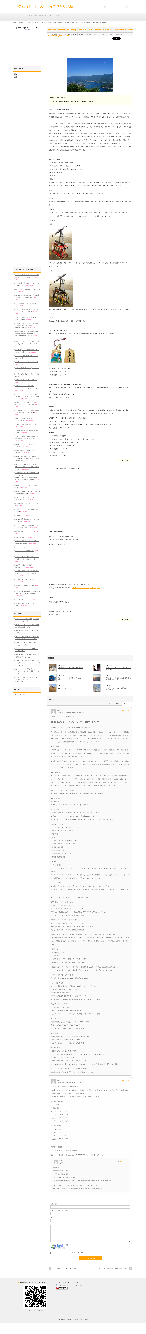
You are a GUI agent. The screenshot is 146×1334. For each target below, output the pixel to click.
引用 (128, 710)
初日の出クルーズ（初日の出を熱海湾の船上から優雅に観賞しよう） (118, 678)
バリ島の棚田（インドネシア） (24, 531)
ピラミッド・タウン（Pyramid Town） (68, 688)
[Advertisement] (90, 49)
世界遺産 (119, 34)
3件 (112, 34)
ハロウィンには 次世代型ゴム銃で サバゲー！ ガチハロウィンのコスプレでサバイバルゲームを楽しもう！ (27, 663)
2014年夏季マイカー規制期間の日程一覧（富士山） (70, 668)
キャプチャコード (76, 1253)
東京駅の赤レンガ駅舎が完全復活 (24, 585)
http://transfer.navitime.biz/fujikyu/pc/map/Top (86, 588)
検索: (15, 74)
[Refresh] (67, 1245)
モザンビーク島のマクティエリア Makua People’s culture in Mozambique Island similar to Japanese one (26, 325)
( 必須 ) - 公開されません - (60, 1210)
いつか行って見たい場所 (36, 1310)
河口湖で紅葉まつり (21, 537)
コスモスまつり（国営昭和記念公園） (26, 579)
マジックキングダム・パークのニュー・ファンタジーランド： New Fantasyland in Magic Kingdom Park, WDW (27, 344)
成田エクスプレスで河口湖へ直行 (24, 551)
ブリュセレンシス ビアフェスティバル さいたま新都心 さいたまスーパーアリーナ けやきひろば (27, 679)
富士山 (36, 22)
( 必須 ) (54, 1204)
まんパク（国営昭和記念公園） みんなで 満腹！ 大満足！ (113, 1268)
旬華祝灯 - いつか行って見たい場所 (45, 6)
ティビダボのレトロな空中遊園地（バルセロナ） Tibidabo (118, 688)
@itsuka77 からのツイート (21, 694)
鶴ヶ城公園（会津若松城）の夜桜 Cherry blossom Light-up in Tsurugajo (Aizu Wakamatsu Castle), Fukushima (26, 333)
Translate (32, 30)
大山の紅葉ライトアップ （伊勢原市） (26, 303)
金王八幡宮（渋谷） (21, 599)
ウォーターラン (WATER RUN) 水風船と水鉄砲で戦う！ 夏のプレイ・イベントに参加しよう (27, 396)
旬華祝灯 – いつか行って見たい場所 (77, 1320)
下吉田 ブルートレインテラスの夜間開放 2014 (69, 678)
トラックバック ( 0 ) (114, 703)
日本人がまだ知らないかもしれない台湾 (26, 362)
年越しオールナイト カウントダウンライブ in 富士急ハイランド (118, 668)
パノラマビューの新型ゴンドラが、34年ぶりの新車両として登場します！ (75, 101)
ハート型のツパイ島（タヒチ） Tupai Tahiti (27, 289)
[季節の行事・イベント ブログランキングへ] (62, 1289)
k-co (131, 34)
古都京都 (17, 515)
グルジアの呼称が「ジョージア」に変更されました (65, 1268)
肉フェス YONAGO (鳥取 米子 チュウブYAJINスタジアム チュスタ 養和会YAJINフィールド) (27, 467)
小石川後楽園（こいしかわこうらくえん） (27, 503)
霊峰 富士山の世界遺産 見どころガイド (26, 424)
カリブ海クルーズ (20, 547)
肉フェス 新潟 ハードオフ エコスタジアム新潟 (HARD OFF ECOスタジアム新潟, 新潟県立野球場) (27, 458)
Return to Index (125, 460)
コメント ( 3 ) (127, 703)
